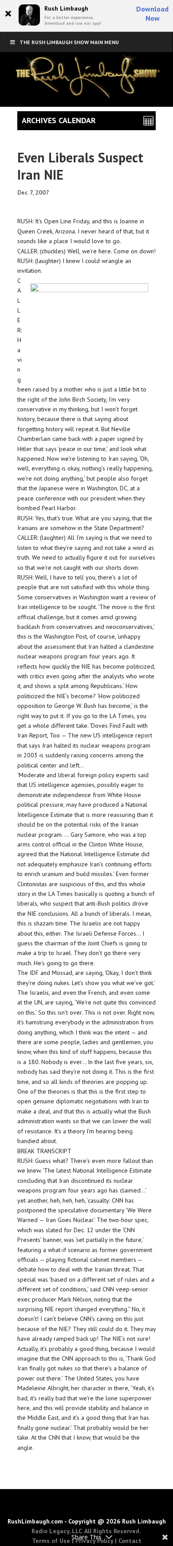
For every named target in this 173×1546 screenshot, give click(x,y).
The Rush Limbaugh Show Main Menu (69, 42)
